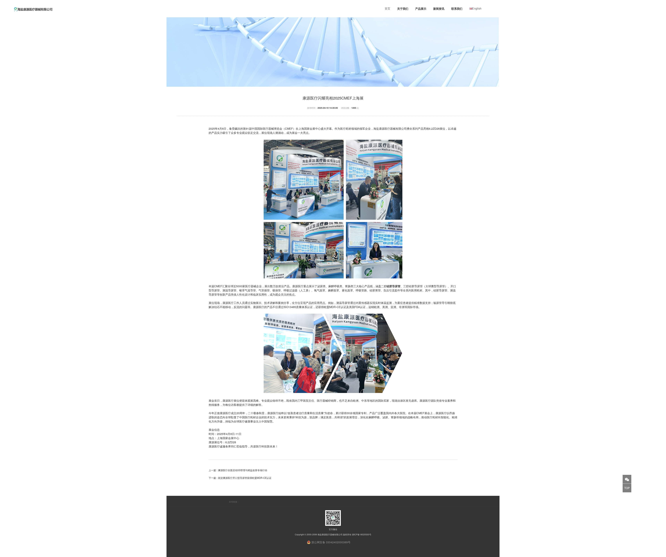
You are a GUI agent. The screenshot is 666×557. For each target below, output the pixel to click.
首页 (387, 8)
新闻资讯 (438, 9)
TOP (627, 488)
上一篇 (238, 470)
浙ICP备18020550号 (361, 534)
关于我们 (402, 9)
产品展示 (420, 9)
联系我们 (456, 9)
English (476, 8)
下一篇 (240, 478)
